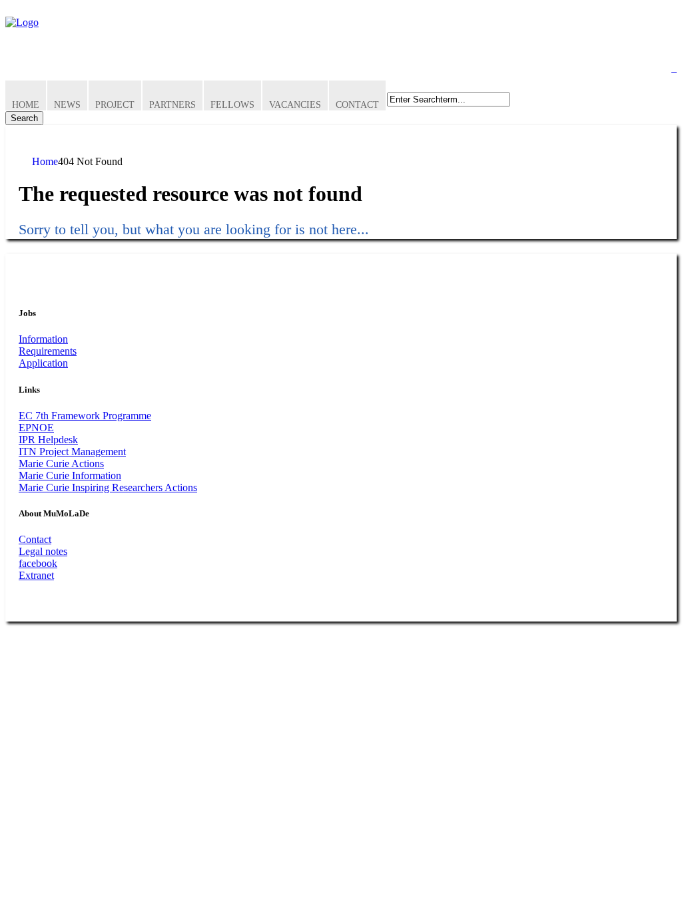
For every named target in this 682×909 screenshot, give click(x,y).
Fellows (232, 105)
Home (25, 105)
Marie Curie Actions (61, 463)
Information (43, 339)
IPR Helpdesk (48, 439)
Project (115, 105)
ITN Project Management (72, 451)
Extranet (36, 575)
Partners (172, 105)
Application (43, 363)
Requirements (48, 351)
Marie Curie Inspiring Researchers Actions (108, 487)
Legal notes (43, 551)
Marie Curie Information (70, 475)
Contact (357, 105)
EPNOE (36, 427)
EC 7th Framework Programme (85, 415)
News (67, 105)
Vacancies (295, 105)
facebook (38, 563)
